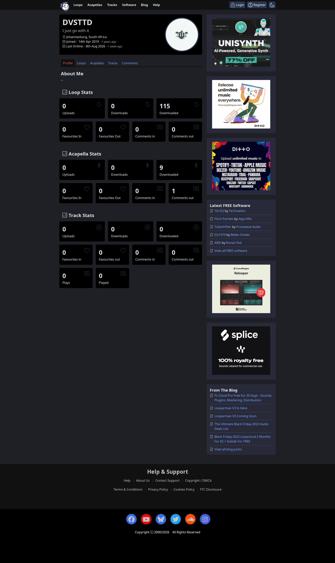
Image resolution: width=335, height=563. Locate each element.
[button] (272, 4)
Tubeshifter (222, 227)
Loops (78, 5)
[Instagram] (205, 519)
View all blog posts (228, 449)
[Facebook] (131, 519)
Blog (144, 5)
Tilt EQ (219, 211)
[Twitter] (175, 519)
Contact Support (167, 480)
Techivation (237, 211)
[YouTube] (146, 519)
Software (129, 5)
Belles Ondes (240, 235)
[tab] (68, 63)
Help (156, 5)
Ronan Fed (234, 243)
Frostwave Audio (248, 227)
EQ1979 (220, 235)
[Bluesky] (160, 519)
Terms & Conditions (128, 489)
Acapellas (94, 5)
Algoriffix (245, 219)
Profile (68, 63)
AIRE (217, 243)
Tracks (112, 5)
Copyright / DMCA (198, 480)
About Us (143, 480)
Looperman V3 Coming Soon (235, 416)
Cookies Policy (184, 489)
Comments (130, 63)
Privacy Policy (158, 489)
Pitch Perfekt (223, 219)
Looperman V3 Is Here (230, 408)
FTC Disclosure (211, 489)
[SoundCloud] (190, 519)
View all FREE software (230, 250)
